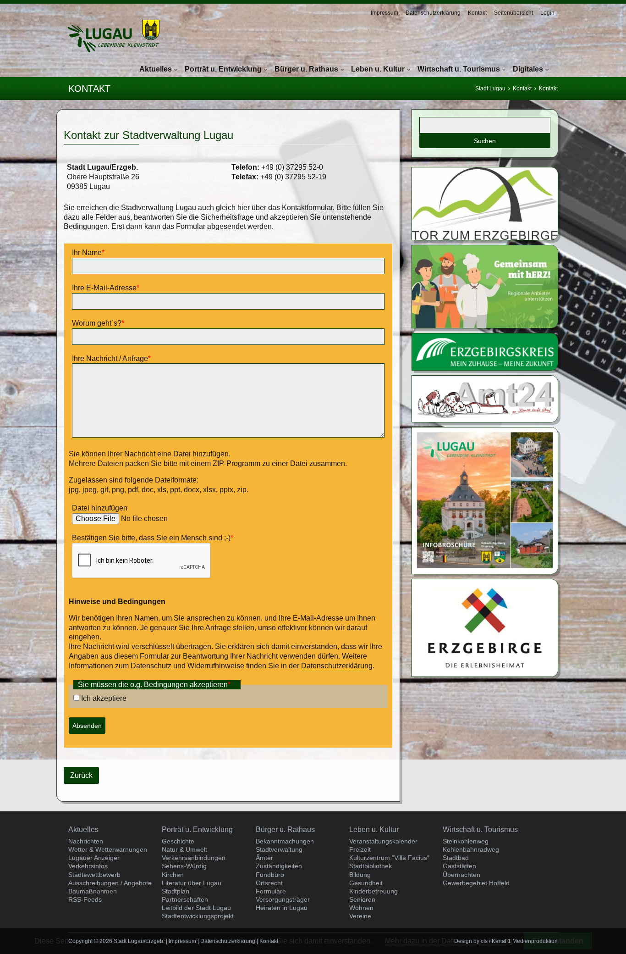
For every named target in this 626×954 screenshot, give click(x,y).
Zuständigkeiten (279, 866)
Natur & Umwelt (184, 849)
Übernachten (461, 874)
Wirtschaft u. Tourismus (458, 69)
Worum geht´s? (98, 323)
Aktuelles (155, 69)
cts (484, 941)
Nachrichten (85, 841)
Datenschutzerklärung (433, 13)
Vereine (360, 916)
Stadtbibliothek (370, 866)
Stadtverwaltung (279, 849)
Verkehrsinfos (88, 866)
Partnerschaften (185, 899)
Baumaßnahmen (92, 891)
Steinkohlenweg (466, 841)
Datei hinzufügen (99, 508)
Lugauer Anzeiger (94, 857)
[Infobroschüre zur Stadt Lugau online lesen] (485, 571)
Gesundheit (366, 883)
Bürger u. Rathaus (306, 69)
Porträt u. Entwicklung (223, 69)
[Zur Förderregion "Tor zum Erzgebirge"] (485, 237)
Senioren (362, 899)
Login (547, 13)
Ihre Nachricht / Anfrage (111, 358)
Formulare (271, 891)
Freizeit (360, 849)
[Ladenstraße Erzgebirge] (485, 325)
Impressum (384, 13)
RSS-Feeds (85, 899)
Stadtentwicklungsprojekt (198, 916)
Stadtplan (175, 891)
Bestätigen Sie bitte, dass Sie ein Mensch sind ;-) (152, 538)
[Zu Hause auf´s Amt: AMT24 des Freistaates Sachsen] (485, 419)
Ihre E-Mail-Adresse (105, 288)
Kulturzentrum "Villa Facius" (389, 857)
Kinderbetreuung (373, 891)
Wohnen (361, 907)
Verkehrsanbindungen (193, 857)
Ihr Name (88, 252)
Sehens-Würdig (184, 866)
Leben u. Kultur (378, 69)
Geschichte (178, 841)
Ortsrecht (269, 883)
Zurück (81, 775)
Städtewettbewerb (94, 874)
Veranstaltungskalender (383, 841)
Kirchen (173, 874)
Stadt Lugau (490, 88)
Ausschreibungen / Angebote (110, 883)
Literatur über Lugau (191, 883)
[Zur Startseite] (113, 36)
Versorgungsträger (283, 899)
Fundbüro (270, 874)
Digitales (528, 69)
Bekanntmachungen (285, 841)
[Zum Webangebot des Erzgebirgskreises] (485, 368)
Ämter (264, 857)
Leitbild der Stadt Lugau (196, 907)
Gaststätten (459, 866)
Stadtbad (456, 857)
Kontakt (477, 13)
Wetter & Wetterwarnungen (107, 849)
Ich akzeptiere (103, 698)
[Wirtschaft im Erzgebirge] (485, 674)
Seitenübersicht (513, 13)
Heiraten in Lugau (282, 907)
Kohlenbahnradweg (471, 849)
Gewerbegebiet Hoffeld (476, 883)
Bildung (360, 874)
